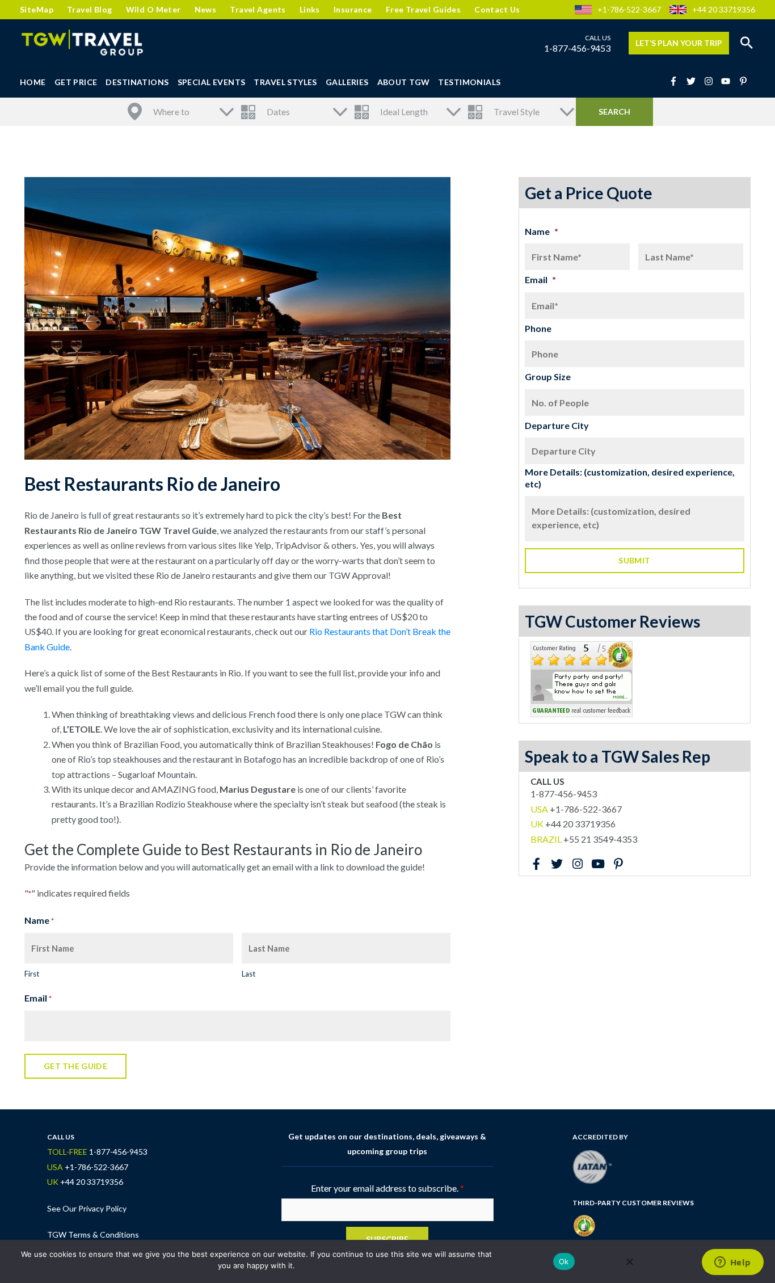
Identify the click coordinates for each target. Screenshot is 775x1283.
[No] (629, 1261)
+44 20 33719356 (723, 9)
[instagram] (712, 81)
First (31, 973)
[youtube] (729, 81)
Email (38, 997)
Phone (538, 328)
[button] (746, 43)
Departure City (557, 425)
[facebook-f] (677, 81)
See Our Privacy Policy (87, 1208)
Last (248, 973)
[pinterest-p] (745, 81)
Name (541, 231)
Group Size (548, 376)
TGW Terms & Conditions (93, 1234)
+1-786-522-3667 (629, 9)
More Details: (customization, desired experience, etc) (630, 477)
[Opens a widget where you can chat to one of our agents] (732, 1263)
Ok (564, 1261)
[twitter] (694, 81)
